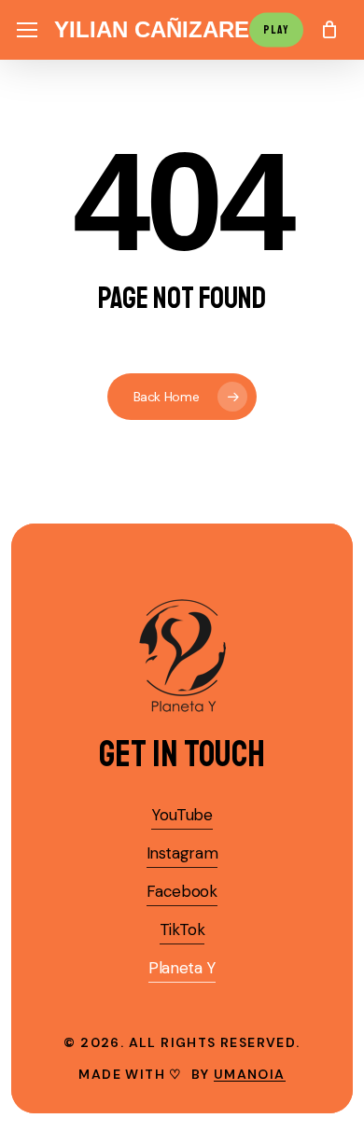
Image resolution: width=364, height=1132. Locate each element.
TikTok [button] (182, 929)
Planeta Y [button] (182, 967)
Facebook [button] (182, 891)
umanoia (250, 1074)
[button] (27, 30)
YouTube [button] (182, 814)
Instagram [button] (182, 853)
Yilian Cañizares (159, 30)
